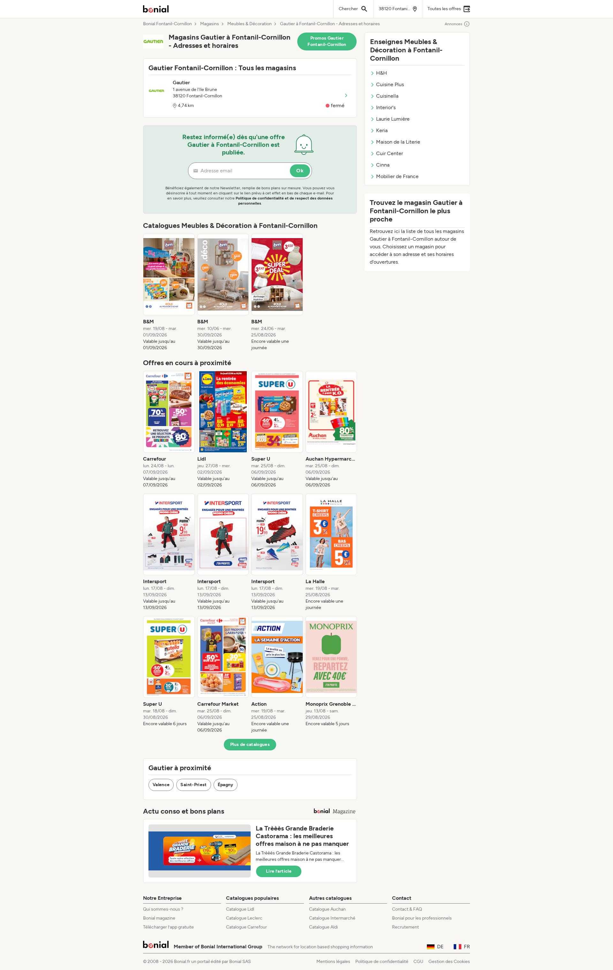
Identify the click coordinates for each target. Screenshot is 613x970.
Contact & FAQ (407, 909)
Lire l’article (278, 871)
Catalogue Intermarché (332, 918)
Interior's (386, 107)
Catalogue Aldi (323, 927)
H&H (381, 73)
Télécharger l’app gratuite (168, 927)
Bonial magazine (159, 918)
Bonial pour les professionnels (422, 918)
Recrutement (405, 927)
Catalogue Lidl (240, 909)
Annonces (453, 24)
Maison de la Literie (398, 142)
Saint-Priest (193, 784)
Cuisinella (387, 96)
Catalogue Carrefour (246, 927)
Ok (300, 171)
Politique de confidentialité (381, 961)
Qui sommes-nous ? (163, 909)
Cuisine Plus (390, 84)
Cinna (383, 165)
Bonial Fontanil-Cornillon (167, 24)
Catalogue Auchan (327, 909)
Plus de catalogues (250, 744)
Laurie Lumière (393, 119)
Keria (382, 130)
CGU (418, 961)
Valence (161, 784)
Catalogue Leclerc (244, 918)
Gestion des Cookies (449, 961)
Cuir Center (389, 153)
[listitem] (169, 292)
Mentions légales (333, 961)
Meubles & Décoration (249, 24)
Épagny (225, 784)
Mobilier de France (397, 176)
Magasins (209, 24)
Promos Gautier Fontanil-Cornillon (326, 41)
